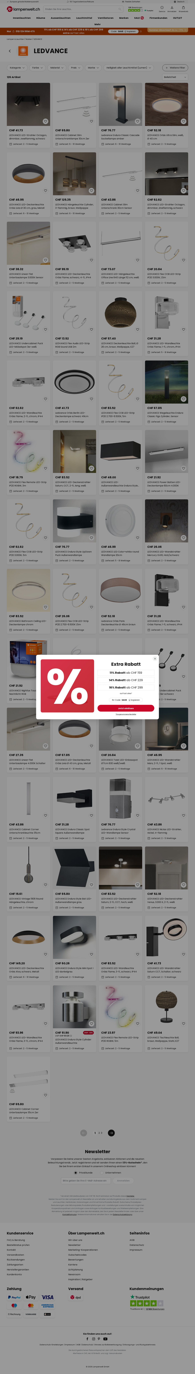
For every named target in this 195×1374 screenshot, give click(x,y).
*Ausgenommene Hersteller (126, 714)
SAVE (126, 700)
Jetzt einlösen (126, 708)
